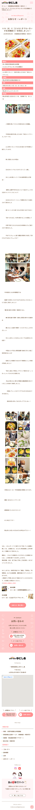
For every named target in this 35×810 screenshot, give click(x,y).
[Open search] (32, 807)
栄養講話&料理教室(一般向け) (16, 6)
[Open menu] (31, 3)
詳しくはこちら (18, 795)
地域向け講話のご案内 (9, 583)
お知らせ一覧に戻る (18, 605)
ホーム (4, 6)
